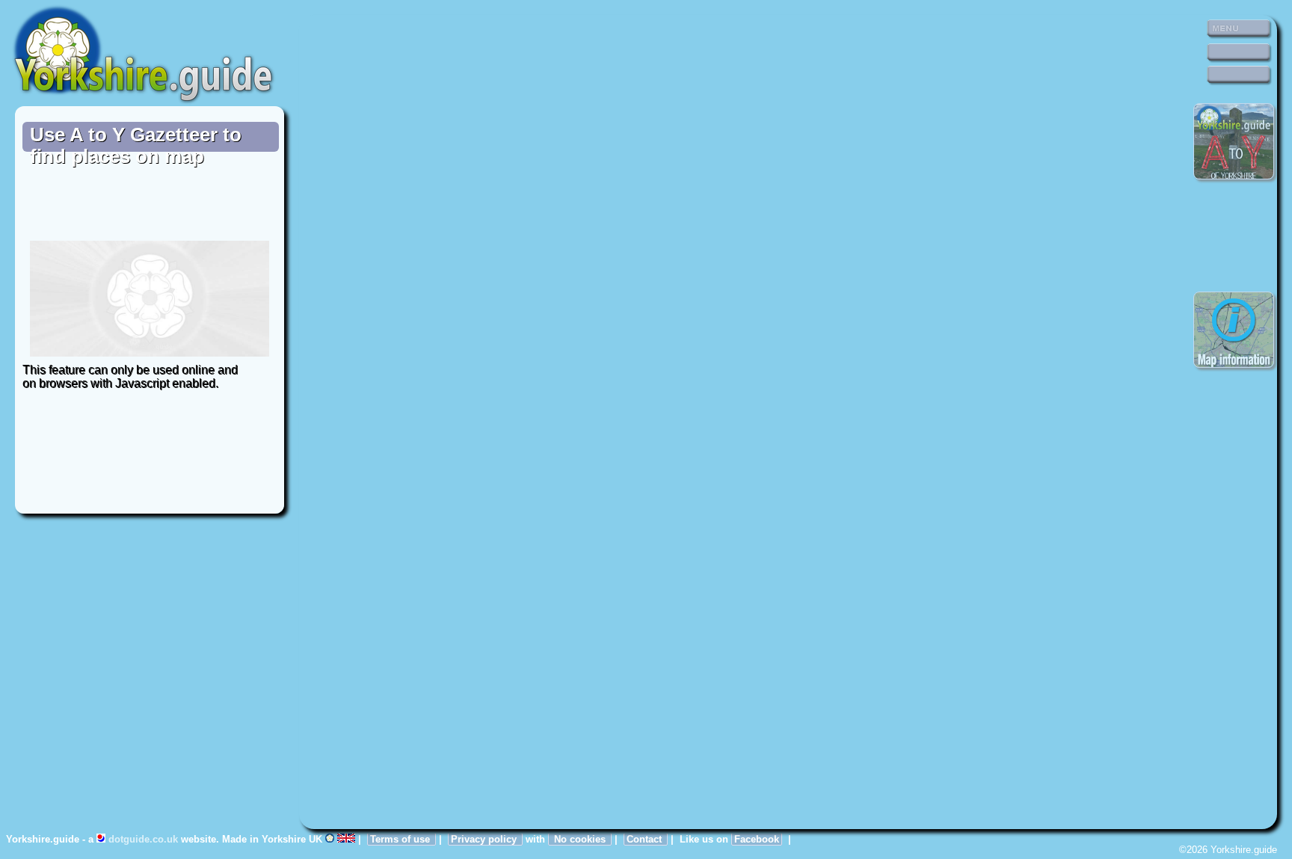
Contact (646, 839)
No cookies (580, 839)
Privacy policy (485, 839)
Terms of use (401, 839)
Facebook (756, 839)
